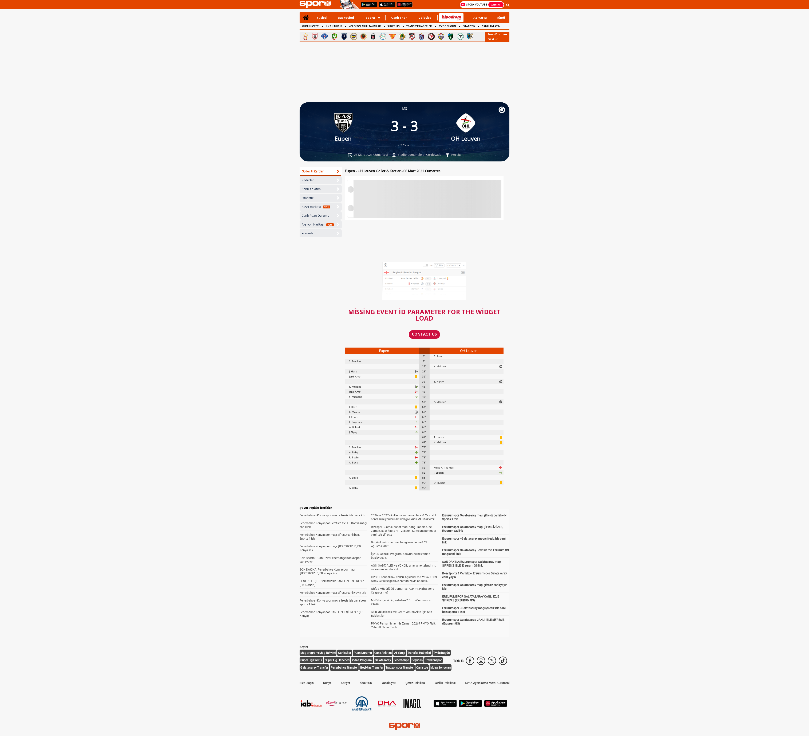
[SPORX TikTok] (503, 660)
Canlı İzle (422, 667)
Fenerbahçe (401, 660)
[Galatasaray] (305, 36)
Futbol (322, 17)
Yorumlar (308, 233)
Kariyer (345, 683)
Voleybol (425, 17)
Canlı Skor (399, 17)
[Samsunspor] (315, 36)
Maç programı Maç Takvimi (318, 652)
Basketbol (346, 17)
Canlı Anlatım (311, 189)
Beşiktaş (417, 660)
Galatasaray (383, 660)
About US (366, 683)
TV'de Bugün (441, 652)
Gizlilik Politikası (445, 683)
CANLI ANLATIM (491, 26)
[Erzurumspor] (470, 36)
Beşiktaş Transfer (371, 667)
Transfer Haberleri (419, 652)
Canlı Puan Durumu (315, 216)
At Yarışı (480, 17)
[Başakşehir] (344, 36)
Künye (327, 683)
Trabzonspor (433, 660)
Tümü (500, 17)
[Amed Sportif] (334, 36)
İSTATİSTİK (469, 26)
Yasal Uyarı (389, 683)
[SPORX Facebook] (470, 660)
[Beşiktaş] (373, 36)
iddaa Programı (362, 660)
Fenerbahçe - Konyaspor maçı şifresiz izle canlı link (332, 515)
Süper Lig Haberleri (337, 660)
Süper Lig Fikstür (311, 660)
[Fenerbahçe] (353, 36)
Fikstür (493, 39)
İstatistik (307, 198)
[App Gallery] (495, 706)
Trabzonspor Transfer (400, 667)
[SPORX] (404, 726)
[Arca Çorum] (431, 36)
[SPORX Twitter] (492, 660)
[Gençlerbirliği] (363, 36)
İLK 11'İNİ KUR (334, 26)
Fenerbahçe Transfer (344, 667)
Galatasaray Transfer (314, 667)
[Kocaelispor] (450, 36)
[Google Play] (470, 706)
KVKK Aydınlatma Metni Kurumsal (487, 683)
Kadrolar (308, 180)
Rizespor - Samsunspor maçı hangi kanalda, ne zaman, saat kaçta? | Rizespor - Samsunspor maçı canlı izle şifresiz (403, 530)
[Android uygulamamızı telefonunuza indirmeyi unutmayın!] (367, 6)
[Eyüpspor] (441, 36)
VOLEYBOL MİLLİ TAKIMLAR (365, 26)
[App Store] (445, 706)
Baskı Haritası (315, 207)
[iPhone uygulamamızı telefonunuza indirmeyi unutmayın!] (385, 6)
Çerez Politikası (415, 683)
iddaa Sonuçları (440, 667)
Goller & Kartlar (313, 171)
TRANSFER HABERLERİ (419, 26)
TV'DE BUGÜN (447, 26)
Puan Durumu (497, 34)
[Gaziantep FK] (411, 36)
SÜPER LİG (393, 26)
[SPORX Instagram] (481, 660)
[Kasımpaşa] (324, 36)
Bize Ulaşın (307, 683)
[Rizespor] (382, 36)
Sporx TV (373, 17)
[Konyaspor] (460, 36)
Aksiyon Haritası (317, 224)
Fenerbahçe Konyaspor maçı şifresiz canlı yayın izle (333, 592)
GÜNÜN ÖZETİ (310, 26)
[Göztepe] (392, 36)
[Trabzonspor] (421, 36)
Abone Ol (496, 4)
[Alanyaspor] (402, 36)
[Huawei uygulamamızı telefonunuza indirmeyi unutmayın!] (403, 6)
